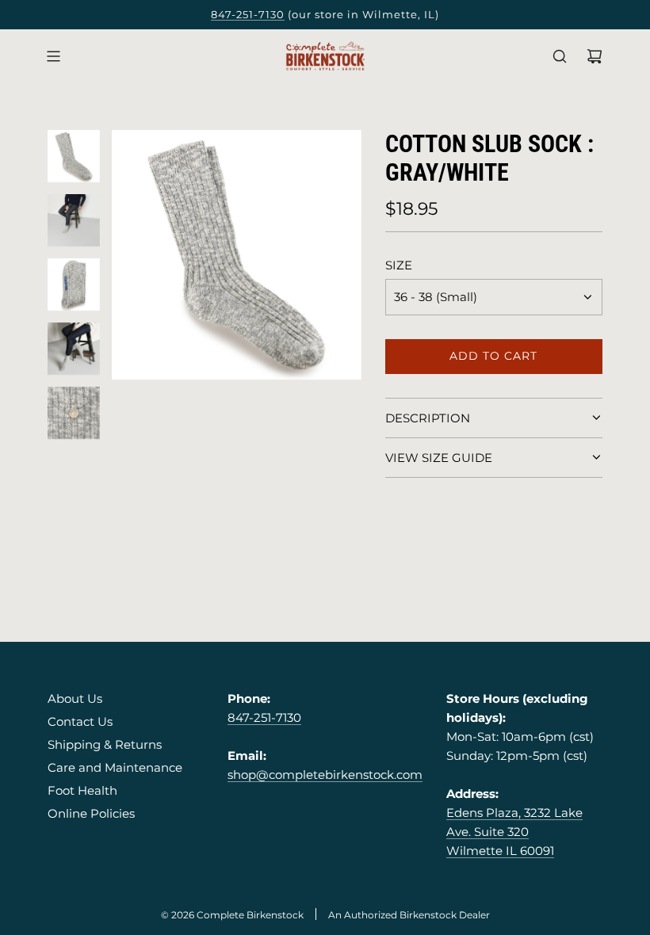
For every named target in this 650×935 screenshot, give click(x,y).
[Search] (559, 56)
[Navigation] (53, 56)
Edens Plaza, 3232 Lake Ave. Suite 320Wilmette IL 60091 (514, 831)
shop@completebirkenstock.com (325, 774)
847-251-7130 (248, 14)
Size (398, 265)
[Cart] (594, 56)
